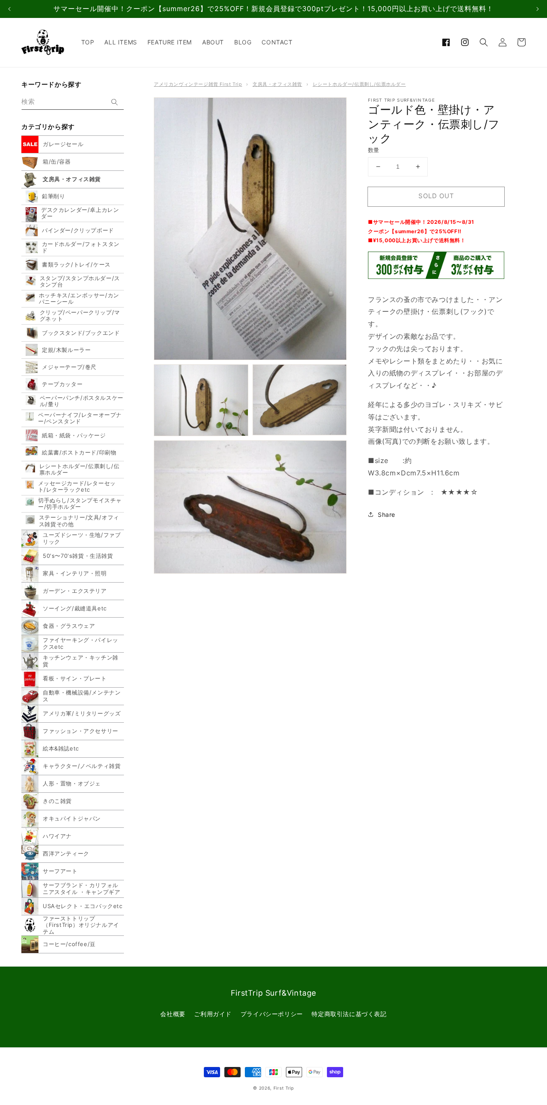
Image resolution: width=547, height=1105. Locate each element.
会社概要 (172, 1013)
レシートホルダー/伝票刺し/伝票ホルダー (359, 84)
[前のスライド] (9, 9)
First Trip (284, 1087)
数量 (373, 150)
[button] (483, 42)
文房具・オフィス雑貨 (277, 84)
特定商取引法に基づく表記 (349, 1013)
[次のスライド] (537, 9)
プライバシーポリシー (272, 1013)
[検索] (114, 102)
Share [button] (386, 514)
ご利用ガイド (213, 1013)
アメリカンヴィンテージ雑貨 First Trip (198, 84)
